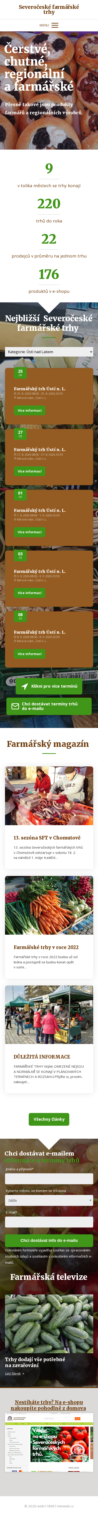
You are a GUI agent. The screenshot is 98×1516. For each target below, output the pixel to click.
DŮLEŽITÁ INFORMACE (42, 1057)
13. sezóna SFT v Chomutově (47, 838)
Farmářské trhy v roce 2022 (46, 947)
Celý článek (13, 1373)
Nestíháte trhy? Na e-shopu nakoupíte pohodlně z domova (48, 1405)
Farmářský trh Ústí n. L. (40, 388)
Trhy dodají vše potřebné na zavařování (35, 1362)
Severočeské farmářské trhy (49, 10)
